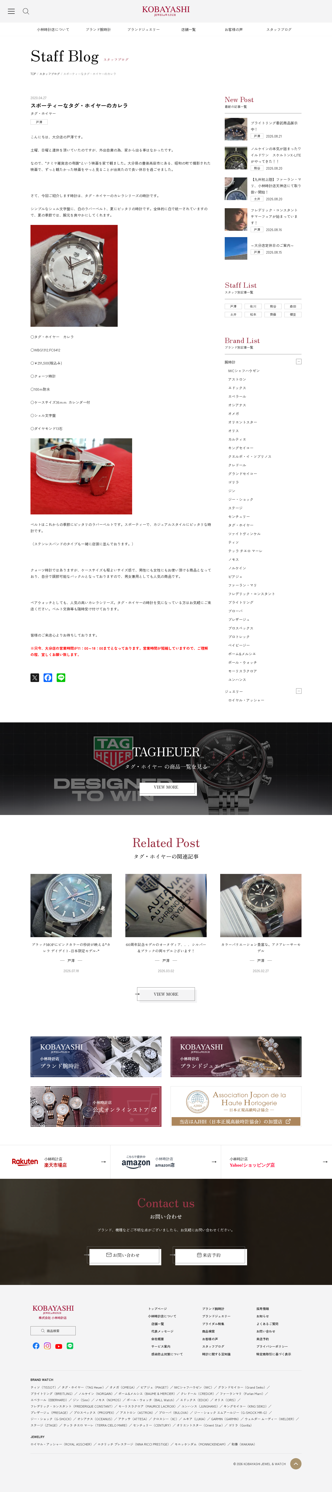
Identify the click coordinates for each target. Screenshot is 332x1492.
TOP (33, 74)
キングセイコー (240, 448)
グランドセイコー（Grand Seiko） (242, 1387)
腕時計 (230, 362)
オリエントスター (242, 422)
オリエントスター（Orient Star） (200, 1425)
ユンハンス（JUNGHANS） (200, 1406)
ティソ (233, 542)
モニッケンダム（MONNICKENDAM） (201, 1444)
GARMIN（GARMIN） (226, 1419)
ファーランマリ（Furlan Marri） (242, 1393)
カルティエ (237, 439)
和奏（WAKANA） (244, 1444)
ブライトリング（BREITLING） (52, 1393)
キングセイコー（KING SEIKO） (246, 1406)
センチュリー (239, 516)
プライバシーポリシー (272, 1346)
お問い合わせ (126, 1255)
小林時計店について (53, 29)
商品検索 (53, 1331)
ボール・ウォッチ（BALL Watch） (151, 1400)
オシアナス (237, 405)
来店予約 (212, 1255)
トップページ (157, 1308)
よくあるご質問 (267, 1324)
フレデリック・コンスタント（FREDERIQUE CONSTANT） (72, 1406)
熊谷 (273, 306)
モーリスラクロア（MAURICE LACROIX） (147, 1406)
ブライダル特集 (213, 1324)
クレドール (237, 465)
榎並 (293, 314)
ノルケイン (237, 568)
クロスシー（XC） (166, 1419)
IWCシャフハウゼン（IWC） (194, 1387)
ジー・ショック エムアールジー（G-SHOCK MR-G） (231, 1412)
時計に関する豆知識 (216, 1354)
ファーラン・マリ (242, 585)
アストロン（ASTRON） (137, 1412)
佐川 (253, 306)
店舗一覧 (188, 29)
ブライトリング (240, 602)
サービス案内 (160, 1346)
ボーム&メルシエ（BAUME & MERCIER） (147, 1393)
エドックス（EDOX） (195, 1400)
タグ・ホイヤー (240, 525)
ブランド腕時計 (98, 29)
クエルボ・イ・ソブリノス (249, 456)
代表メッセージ (162, 1331)
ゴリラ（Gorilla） (241, 1425)
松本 (253, 314)
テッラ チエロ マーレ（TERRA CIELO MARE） (96, 1425)
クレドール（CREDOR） (198, 1393)
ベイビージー (239, 645)
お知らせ (262, 1316)
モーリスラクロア (242, 671)
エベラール (237, 396)
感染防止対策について (167, 1354)
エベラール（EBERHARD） (49, 1400)
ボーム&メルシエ (242, 653)
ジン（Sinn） (82, 1400)
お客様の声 (234, 29)
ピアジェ (235, 576)
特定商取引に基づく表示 (273, 1354)
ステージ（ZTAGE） (44, 1425)
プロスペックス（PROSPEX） (95, 1412)
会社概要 (157, 1339)
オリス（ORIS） (225, 1400)
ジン (231, 490)
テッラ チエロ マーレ (245, 550)
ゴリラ (233, 482)
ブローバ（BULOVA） (174, 1412)
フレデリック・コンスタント (251, 593)
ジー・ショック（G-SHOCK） (51, 1419)
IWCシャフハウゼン (244, 370)
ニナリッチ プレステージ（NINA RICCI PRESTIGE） (134, 1444)
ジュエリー (234, 691)
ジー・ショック (240, 499)
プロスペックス (240, 628)
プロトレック (239, 636)
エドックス (237, 387)
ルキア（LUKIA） (195, 1419)
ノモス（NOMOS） (109, 1400)
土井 (233, 314)
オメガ (233, 413)
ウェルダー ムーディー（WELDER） (270, 1419)
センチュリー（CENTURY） (153, 1425)
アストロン (237, 379)
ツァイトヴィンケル (244, 533)
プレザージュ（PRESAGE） (50, 1412)
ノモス (233, 559)
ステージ (235, 508)
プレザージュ (239, 619)
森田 (293, 306)
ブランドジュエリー (143, 29)
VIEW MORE (166, 787)
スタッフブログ (279, 29)
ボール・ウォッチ (242, 662)
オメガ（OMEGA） (123, 1387)
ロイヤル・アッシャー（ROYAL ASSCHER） (62, 1444)
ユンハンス (237, 679)
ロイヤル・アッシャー (246, 700)
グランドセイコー (242, 473)
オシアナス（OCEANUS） (95, 1419)
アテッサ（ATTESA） (133, 1419)
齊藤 (273, 314)
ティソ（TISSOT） (44, 1387)
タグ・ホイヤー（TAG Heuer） (83, 1387)
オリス (233, 430)
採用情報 (262, 1308)
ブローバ (235, 611)
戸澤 (233, 306)
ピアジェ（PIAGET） (155, 1387)
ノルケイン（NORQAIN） (96, 1393)
